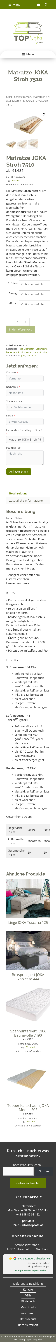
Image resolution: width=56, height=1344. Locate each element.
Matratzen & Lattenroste (19, 352)
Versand (16, 180)
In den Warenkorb (21, 329)
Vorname (11, 372)
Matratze (31, 355)
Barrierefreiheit (28, 1325)
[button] (44, 114)
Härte (12, 303)
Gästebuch (28, 1301)
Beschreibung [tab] (18, 493)
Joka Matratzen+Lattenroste (33, 348)
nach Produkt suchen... (28, 1165)
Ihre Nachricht (13, 447)
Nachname (12, 386)
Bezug (13, 293)
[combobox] (9, 407)
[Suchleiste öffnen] (46, 4)
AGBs (28, 1295)
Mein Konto (28, 1307)
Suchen (44, 1171)
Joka (23, 355)
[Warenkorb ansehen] (38, 4)
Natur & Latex (40, 352)
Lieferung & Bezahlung (28, 1283)
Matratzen (39, 97)
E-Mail (9, 415)
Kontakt (28, 1289)
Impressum (28, 1313)
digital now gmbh (34, 1339)
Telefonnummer (14, 401)
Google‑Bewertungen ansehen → (32, 1270)
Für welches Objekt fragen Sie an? (24, 430)
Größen (12, 283)
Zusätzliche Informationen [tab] (26, 500)
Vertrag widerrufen (28, 1183)
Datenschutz (28, 1319)
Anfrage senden (18, 471)
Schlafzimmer (22, 97)
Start (9, 97)
